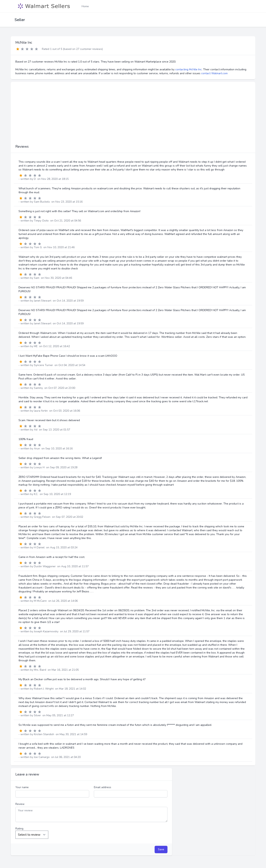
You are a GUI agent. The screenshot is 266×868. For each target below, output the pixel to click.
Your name (22, 787)
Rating (19, 828)
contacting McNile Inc (188, 69)
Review (20, 804)
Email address (102, 787)
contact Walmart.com (214, 73)
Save (161, 849)
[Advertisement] (133, 115)
